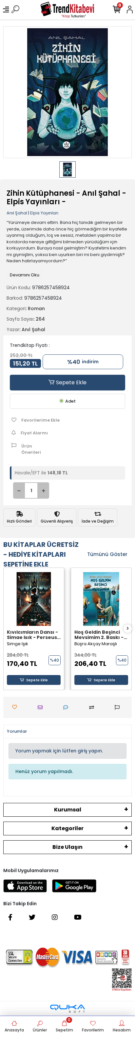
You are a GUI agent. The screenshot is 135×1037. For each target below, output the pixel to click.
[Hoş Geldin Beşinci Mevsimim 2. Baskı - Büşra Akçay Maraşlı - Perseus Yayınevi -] (101, 599)
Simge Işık (17, 644)
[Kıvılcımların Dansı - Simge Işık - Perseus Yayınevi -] (34, 599)
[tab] (17, 731)
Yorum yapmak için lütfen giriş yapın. (59, 751)
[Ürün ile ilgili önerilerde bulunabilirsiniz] (119, 707)
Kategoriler (67, 828)
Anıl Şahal (17, 213)
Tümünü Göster (107, 554)
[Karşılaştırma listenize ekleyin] (93, 707)
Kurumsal (67, 809)
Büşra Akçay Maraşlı (95, 644)
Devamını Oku (24, 275)
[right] (127, 629)
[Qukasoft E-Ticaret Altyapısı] (67, 1009)
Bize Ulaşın (67, 847)
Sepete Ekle (71, 382)
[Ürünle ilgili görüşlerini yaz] (67, 707)
